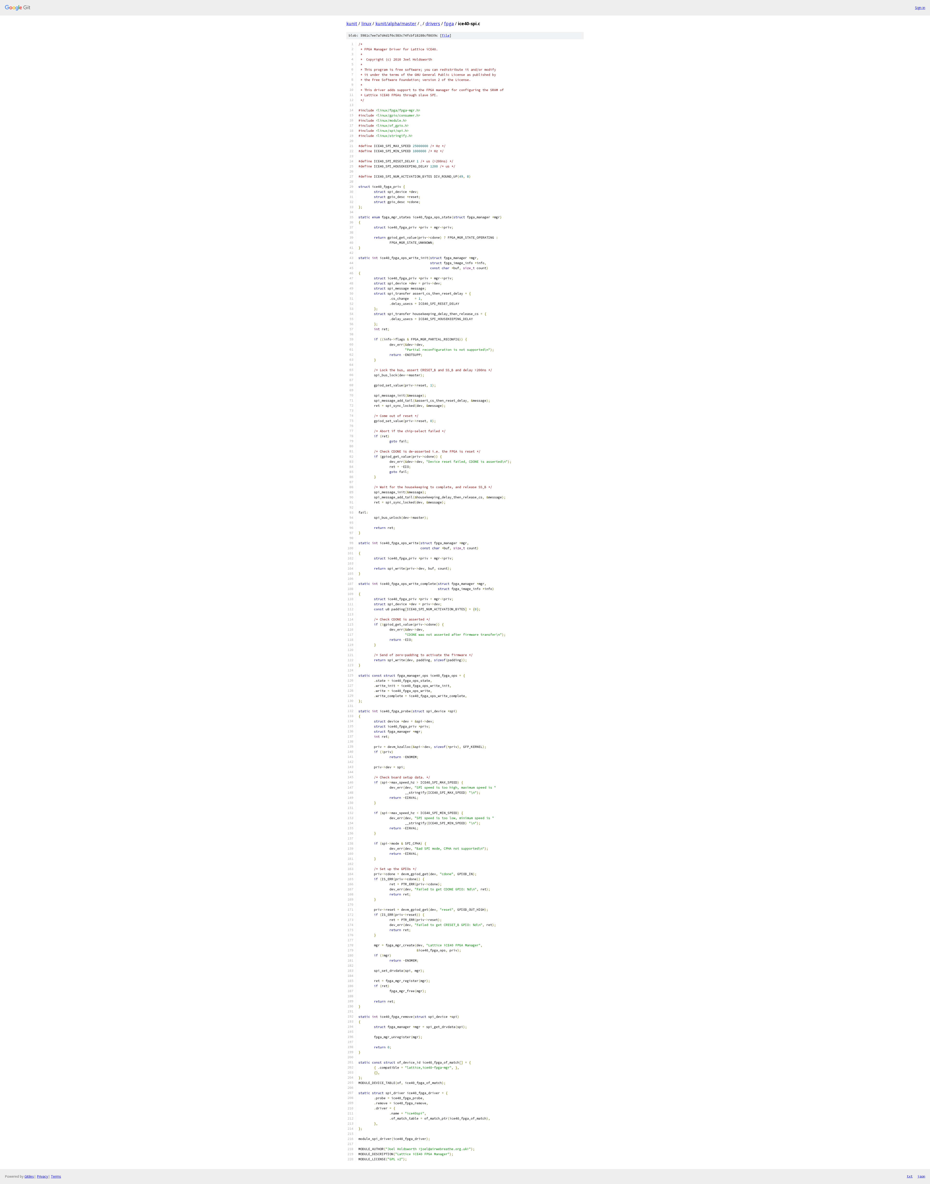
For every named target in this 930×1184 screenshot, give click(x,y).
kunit (351, 23)
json (921, 1176)
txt (910, 1176)
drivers (433, 23)
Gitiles (29, 1176)
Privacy (42, 1176)
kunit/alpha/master (395, 23)
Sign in (920, 7)
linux (366, 23)
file (446, 35)
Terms (56, 1176)
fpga (449, 23)
